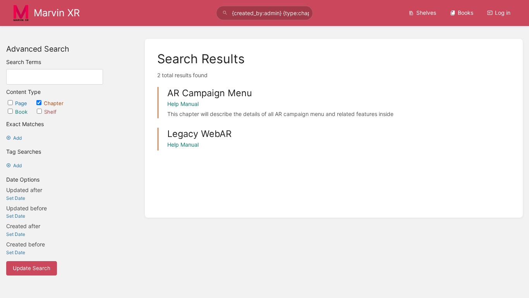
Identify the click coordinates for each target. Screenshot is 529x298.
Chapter (54, 103)
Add (17, 138)
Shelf (50, 112)
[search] (264, 13)
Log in (502, 12)
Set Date (15, 198)
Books (465, 12)
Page (22, 103)
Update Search (31, 268)
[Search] (225, 13)
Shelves (426, 12)
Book (22, 112)
